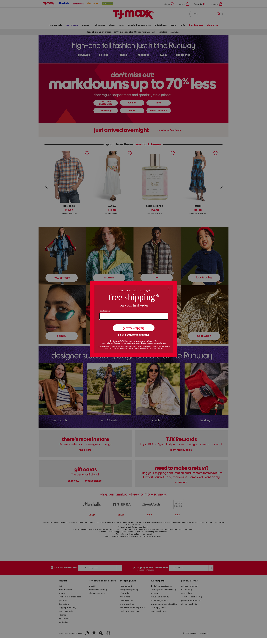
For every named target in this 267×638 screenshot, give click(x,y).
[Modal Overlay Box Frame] (133, 319)
